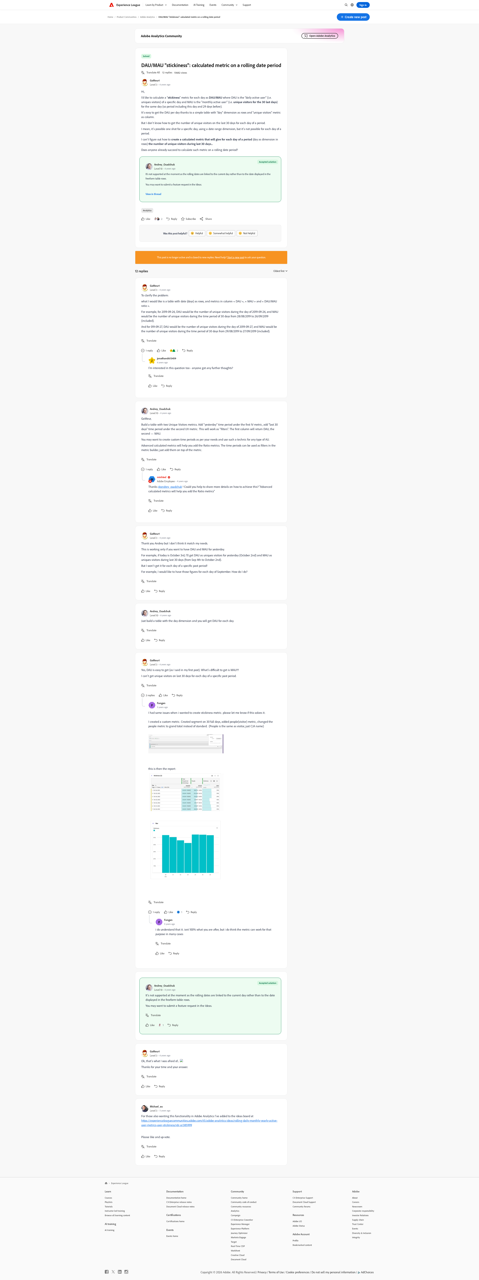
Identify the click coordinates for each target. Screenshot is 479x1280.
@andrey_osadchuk (170, 487)
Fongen (161, 703)
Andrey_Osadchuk (164, 164)
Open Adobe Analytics (322, 36)
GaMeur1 (155, 80)
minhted (161, 477)
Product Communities (127, 17)
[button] (353, 17)
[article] (210, 319)
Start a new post (235, 257)
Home (110, 17)
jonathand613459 (166, 358)
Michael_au (156, 1106)
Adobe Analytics (147, 17)
